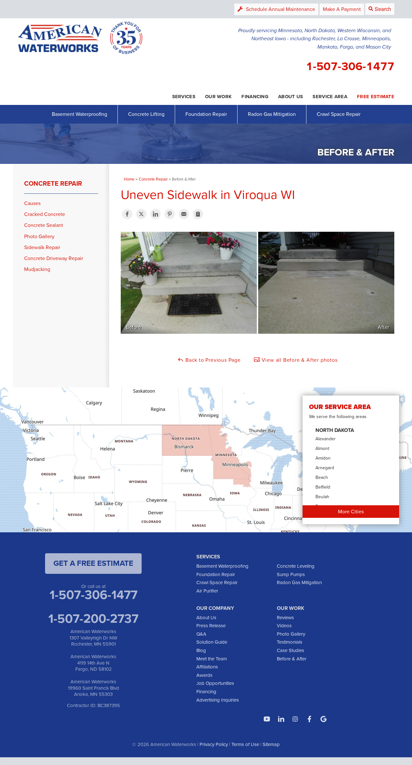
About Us (206, 617)
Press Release (211, 625)
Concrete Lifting (146, 114)
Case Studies (290, 650)
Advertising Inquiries (217, 700)
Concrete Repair (53, 183)
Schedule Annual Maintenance (280, 9)
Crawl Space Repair (338, 114)
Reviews (285, 617)
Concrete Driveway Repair (53, 258)
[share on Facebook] (127, 214)
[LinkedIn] (281, 719)
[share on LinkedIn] (155, 214)
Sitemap (271, 744)
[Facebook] (309, 719)
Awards (204, 675)
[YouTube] (267, 719)
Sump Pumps (291, 574)
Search (383, 9)
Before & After (291, 658)
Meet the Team (211, 658)
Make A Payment (342, 9)
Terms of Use (245, 744)
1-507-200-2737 (93, 618)
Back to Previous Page (212, 360)
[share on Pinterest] (169, 214)
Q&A (201, 634)
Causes (32, 203)
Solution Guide (211, 642)
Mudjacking (37, 269)
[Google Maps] (323, 719)
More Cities (351, 511)
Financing (206, 691)
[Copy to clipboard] (198, 214)
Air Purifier (207, 590)
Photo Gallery (39, 236)
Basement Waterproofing (79, 114)
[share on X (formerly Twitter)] (141, 214)
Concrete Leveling (295, 566)
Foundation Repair (206, 114)
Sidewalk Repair (42, 247)
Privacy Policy (214, 744)
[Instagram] (295, 719)
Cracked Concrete (44, 214)
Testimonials (289, 642)
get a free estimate (93, 563)
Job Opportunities (215, 683)
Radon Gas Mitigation (272, 114)
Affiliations (207, 666)
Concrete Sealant (43, 225)
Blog (201, 650)
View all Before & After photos (299, 360)
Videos (284, 625)
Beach (321, 477)
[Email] (184, 214)
